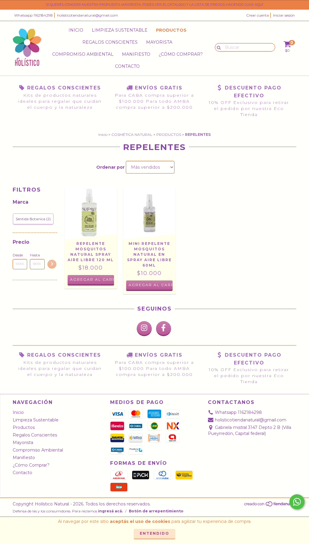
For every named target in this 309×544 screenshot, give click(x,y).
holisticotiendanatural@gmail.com (87, 15)
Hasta (35, 255)
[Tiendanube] (270, 505)
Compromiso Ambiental (82, 54)
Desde (18, 255)
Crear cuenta (257, 15)
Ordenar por (110, 167)
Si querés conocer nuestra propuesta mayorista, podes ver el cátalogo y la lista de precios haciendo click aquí (154, 4)
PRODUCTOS (168, 134)
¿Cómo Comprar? (181, 54)
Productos (171, 30)
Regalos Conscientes (110, 42)
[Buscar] (217, 47)
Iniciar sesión (284, 15)
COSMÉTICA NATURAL (131, 134)
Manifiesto (136, 54)
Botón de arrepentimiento (156, 511)
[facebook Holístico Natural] (163, 328)
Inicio (75, 30)
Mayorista (159, 42)
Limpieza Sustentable (120, 30)
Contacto (127, 66)
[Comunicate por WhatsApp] (296, 501)
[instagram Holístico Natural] (144, 328)
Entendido (154, 533)
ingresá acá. (110, 511)
